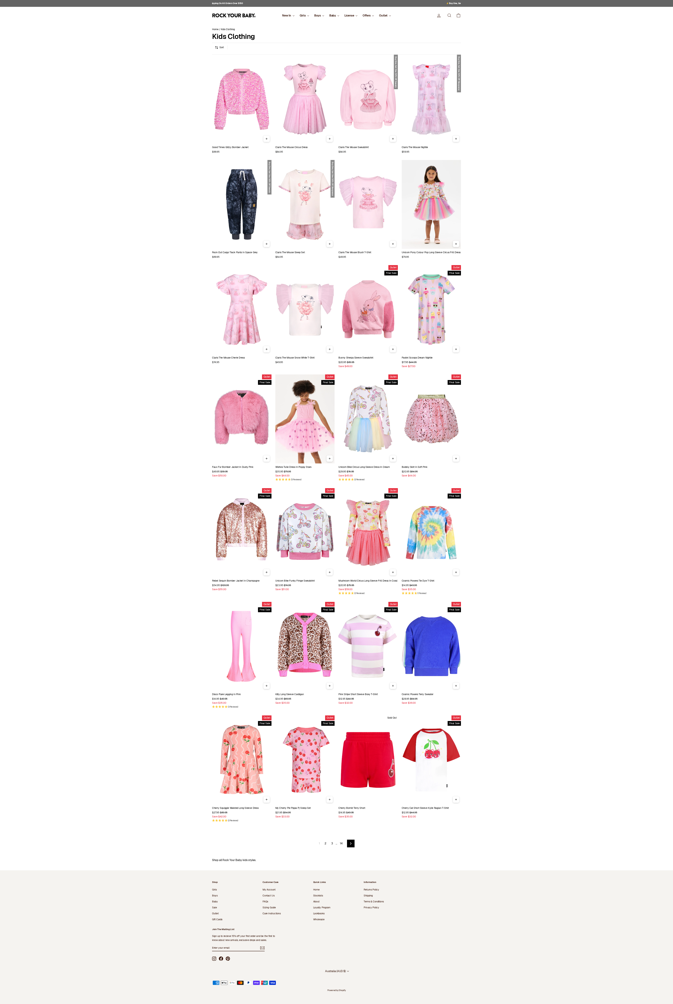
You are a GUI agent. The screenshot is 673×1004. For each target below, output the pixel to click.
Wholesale (318, 919)
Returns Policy (371, 889)
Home (215, 29)
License (349, 15)
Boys (317, 15)
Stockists (318, 895)
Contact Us (268, 895)
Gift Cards (217, 919)
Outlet (383, 15)
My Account (269, 889)
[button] (458, 15)
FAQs (265, 901)
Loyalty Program (321, 907)
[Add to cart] (266, 139)
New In (287, 15)
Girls (303, 15)
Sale (214, 907)
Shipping (368, 895)
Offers (367, 15)
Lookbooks (318, 913)
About (316, 901)
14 (341, 843)
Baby (332, 15)
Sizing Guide (269, 907)
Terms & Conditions (374, 901)
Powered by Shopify (336, 990)
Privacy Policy (371, 907)
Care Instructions (272, 913)
